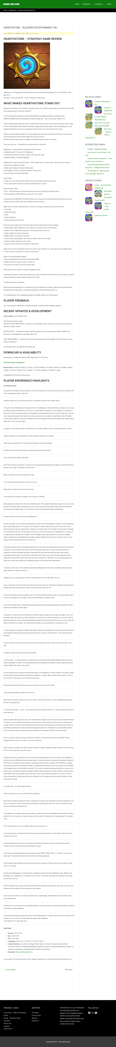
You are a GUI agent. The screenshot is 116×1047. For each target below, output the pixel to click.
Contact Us (35, 1021)
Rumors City (7, 1023)
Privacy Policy (36, 1015)
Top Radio (7, 1021)
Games (77, 4)
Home (5, 10)
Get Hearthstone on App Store (14, 362)
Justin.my (7, 1026)
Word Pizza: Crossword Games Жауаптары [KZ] (103, 117)
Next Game (69, 970)
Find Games (98, 4)
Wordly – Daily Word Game (12, 1018)
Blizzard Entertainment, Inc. (24, 952)
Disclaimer (35, 1013)
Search (109, 4)
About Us (35, 1018)
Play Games (86, 4)
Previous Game (9, 970)
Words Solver (8, 1029)
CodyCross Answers (101, 215)
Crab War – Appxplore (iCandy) (97, 149)
